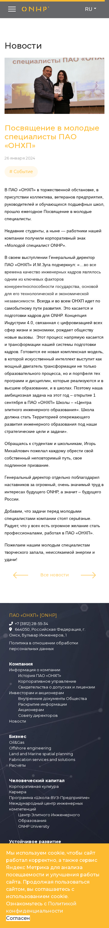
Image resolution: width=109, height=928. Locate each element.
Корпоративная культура (34, 786)
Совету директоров (38, 715)
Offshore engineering (30, 748)
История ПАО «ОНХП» (39, 675)
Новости (17, 721)
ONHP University (33, 826)
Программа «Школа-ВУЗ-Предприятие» (49, 797)
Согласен (18, 918)
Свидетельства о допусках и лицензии (56, 687)
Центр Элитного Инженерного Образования (49, 818)
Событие (23, 171)
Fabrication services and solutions (42, 759)
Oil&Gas (16, 742)
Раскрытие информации (42, 704)
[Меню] (12, 9)
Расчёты (17, 765)
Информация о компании (34, 670)
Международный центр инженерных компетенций (46, 806)
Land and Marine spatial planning (41, 754)
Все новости (54, 575)
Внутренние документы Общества (52, 698)
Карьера (17, 792)
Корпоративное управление (47, 681)
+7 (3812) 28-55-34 (30, 623)
